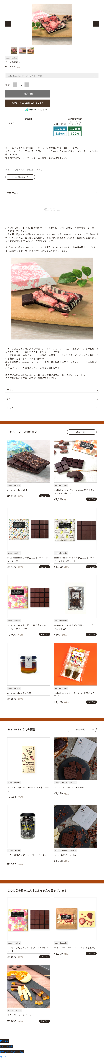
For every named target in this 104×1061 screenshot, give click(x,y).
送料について (75, 121)
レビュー (11, 407)
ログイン (4, 1041)
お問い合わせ (21, 177)
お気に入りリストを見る (12, 1051)
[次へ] (96, 24)
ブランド (11, 390)
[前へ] (8, 24)
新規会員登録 (6, 1046)
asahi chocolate (11, 58)
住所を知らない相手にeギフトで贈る (27, 103)
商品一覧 (80, 432)
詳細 (9, 398)
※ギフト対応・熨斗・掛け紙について (23, 169)
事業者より (13, 192)
